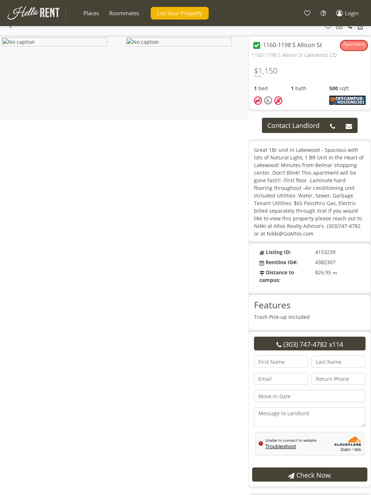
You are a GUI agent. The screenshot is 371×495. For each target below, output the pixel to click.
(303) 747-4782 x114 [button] (312, 344)
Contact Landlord (293, 125)
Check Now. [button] (313, 475)
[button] (91, 13)
